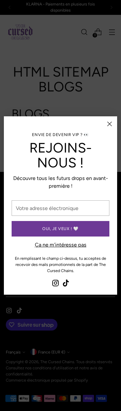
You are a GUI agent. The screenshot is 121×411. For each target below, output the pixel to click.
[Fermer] (110, 124)
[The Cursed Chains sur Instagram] (55, 284)
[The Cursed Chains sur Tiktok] (66, 284)
